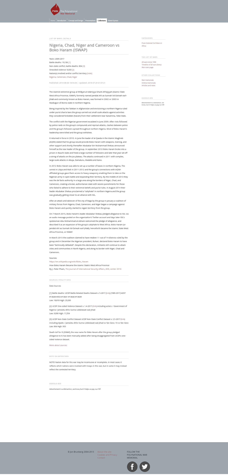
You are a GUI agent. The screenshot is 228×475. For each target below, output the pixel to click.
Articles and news (148, 85)
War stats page (147, 67)
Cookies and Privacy (107, 454)
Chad (69, 77)
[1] (69, 62)
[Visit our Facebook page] (132, 471)
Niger (74, 77)
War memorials (148, 80)
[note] (89, 73)
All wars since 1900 (149, 62)
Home (53, 20)
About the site (104, 451)
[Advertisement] (89, 410)
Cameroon (61, 77)
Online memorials (149, 83)
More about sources (58, 345)
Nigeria (52, 77)
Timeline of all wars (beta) (152, 64)
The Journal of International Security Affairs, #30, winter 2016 (93, 269)
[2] (73, 70)
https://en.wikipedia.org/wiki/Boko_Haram (68, 261)
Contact (101, 457)
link (108, 293)
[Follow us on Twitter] (144, 471)
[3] (84, 66)
